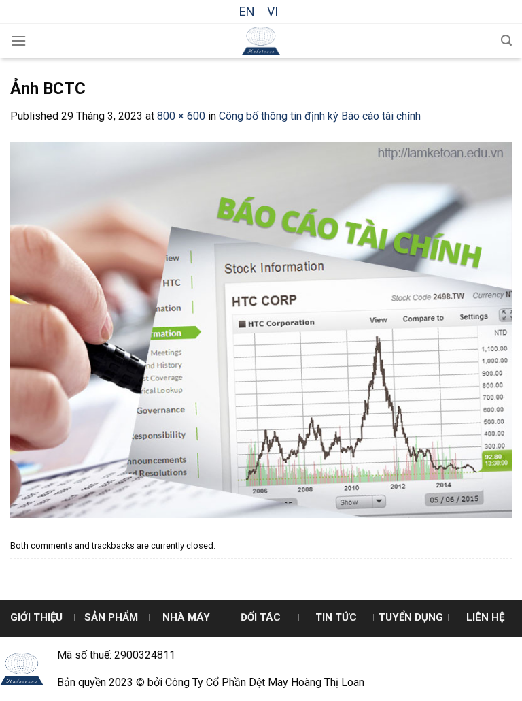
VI (272, 11)
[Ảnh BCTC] (261, 329)
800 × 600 (181, 116)
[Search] (506, 40)
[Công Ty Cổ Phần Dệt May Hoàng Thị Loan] (261, 41)
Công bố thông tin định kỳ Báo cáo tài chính (320, 116)
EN (248, 11)
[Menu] (18, 40)
